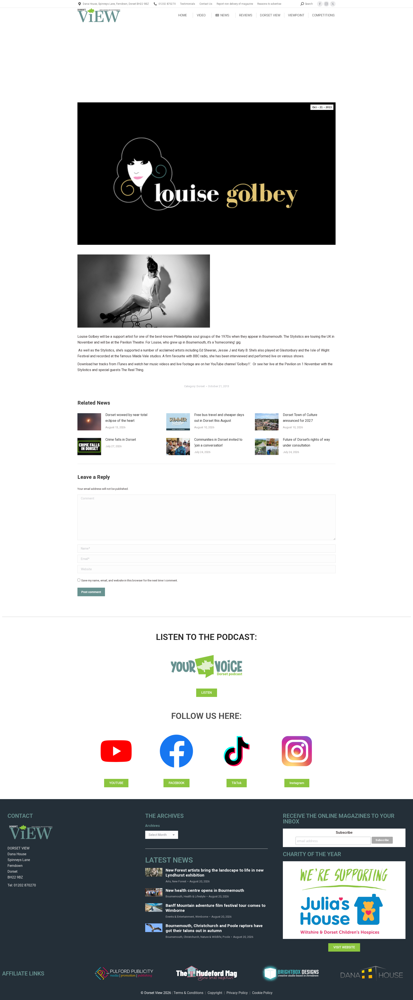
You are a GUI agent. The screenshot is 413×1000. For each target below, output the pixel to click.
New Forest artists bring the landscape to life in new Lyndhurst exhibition (215, 873)
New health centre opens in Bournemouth (205, 890)
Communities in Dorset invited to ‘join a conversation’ (218, 442)
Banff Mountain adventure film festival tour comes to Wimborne (215, 908)
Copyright (215, 993)
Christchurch (191, 937)
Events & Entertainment (180, 917)
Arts (168, 881)
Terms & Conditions (188, 993)
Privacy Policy (237, 993)
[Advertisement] (206, 55)
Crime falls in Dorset (120, 439)
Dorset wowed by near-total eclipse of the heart (126, 417)
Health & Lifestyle (194, 896)
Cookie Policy (262, 993)
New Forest (179, 881)
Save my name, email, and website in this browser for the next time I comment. (129, 580)
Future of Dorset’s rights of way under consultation (306, 442)
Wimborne (201, 917)
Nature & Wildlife (210, 937)
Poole (226, 937)
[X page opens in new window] (333, 4)
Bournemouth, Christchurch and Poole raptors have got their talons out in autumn (214, 928)
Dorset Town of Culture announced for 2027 (300, 417)
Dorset (201, 386)
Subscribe (344, 832)
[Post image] (89, 421)
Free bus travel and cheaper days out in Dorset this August (219, 417)
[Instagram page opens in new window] (326, 4)
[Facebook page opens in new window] (320, 4)
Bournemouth (174, 896)
